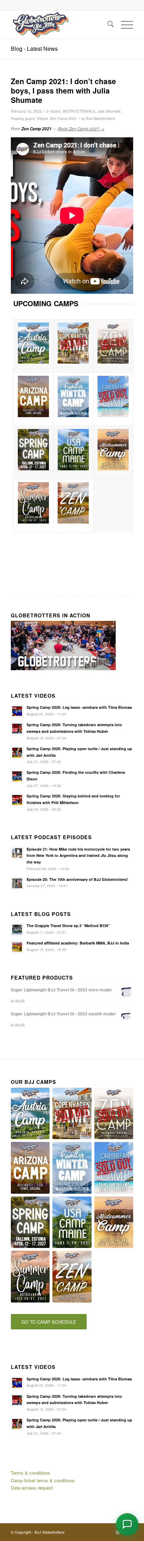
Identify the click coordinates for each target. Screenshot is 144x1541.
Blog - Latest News (34, 48)
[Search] (107, 25)
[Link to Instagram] (117, 1532)
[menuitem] (107, 25)
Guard (55, 111)
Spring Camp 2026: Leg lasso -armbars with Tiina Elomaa (79, 707)
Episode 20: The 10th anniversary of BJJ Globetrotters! (77, 879)
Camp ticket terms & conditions (43, 1480)
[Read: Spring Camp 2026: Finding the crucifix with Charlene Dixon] (17, 776)
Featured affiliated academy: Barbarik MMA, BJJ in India (78, 943)
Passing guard (23, 118)
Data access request (32, 1487)
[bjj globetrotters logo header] (60, 25)
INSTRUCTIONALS (79, 111)
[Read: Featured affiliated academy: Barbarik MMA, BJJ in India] (17, 947)
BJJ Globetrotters (100, 118)
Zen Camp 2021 (63, 118)
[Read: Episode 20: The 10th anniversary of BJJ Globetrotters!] (17, 883)
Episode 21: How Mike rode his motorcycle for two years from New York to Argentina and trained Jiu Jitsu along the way (78, 855)
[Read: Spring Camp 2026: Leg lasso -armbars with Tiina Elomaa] (17, 711)
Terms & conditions (30, 1472)
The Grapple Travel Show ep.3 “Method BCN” (68, 925)
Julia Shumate (109, 111)
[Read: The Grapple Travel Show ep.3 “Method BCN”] (17, 929)
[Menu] (123, 25)
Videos (42, 118)
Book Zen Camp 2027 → (81, 128)
